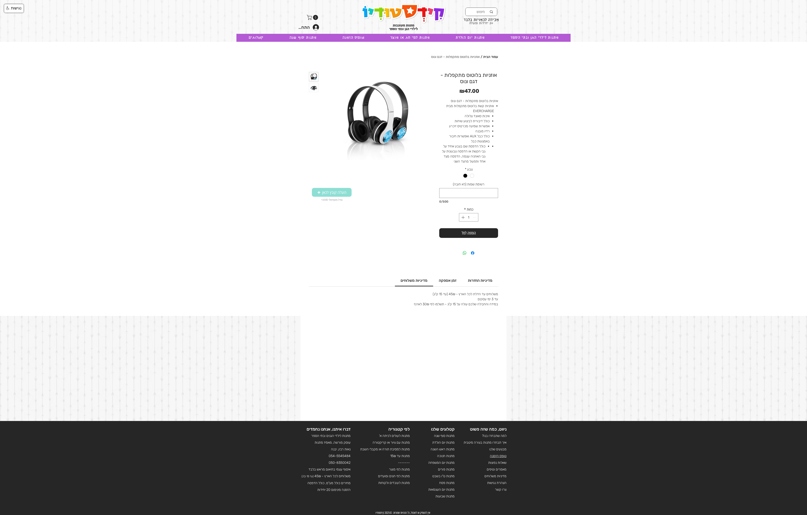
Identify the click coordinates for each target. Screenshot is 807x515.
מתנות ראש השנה (443, 449)
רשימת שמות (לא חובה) (468, 184)
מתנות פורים (446, 469)
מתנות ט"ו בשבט (443, 476)
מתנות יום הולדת (443, 442)
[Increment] (462, 217)
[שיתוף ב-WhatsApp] (464, 253)
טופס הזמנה (498, 456)
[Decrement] (475, 217)
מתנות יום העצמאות (441, 489)
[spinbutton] (468, 217)
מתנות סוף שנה (444, 436)
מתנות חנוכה (446, 456)
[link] (414, 280)
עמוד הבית (490, 57)
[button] (313, 17)
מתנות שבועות (445, 496)
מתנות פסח (447, 483)
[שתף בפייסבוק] (472, 253)
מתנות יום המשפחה (441, 463)
